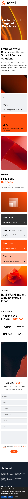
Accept (4, 496)
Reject (10, 496)
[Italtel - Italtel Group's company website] (8, 3)
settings (16, 493)
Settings (16, 496)
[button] (26, 3)
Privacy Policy (17, 446)
